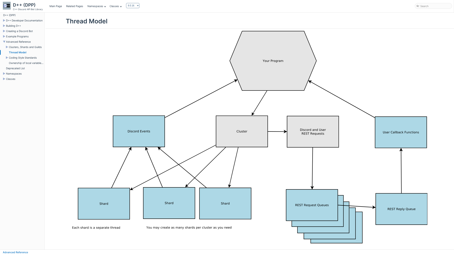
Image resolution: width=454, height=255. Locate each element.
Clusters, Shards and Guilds (25, 47)
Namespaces (95, 6)
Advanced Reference (18, 41)
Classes (114, 6)
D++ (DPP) (9, 15)
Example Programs (17, 36)
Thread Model (17, 52)
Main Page (55, 6)
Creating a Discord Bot (19, 31)
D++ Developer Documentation (24, 20)
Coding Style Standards (23, 57)
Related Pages (74, 6)
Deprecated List (15, 68)
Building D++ (13, 25)
